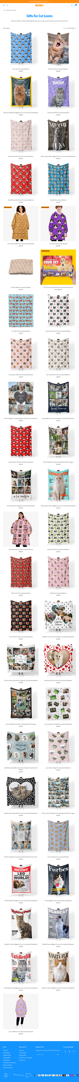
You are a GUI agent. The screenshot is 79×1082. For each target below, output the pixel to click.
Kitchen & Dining (7, 1065)
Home (4, 10)
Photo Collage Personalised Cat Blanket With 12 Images (58, 462)
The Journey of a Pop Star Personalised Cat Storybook (58, 287)
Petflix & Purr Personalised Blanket (20, 593)
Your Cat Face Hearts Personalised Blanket (21, 636)
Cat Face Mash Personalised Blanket (21, 287)
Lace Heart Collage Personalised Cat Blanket (58, 768)
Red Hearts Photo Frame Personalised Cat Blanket (58, 680)
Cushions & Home (8, 1067)
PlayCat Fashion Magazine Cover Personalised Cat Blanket (58, 944)
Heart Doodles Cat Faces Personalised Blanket (21, 200)
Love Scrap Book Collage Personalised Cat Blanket (58, 724)
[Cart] (75, 5)
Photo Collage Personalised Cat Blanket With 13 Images (21, 724)
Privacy (22, 1075)
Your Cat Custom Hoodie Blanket (58, 243)
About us (21, 1050)
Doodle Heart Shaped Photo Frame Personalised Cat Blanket (20, 813)
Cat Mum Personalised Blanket (58, 593)
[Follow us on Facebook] (65, 1051)
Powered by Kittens (28, 1075)
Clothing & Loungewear (9, 1062)
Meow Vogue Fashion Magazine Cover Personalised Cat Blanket (58, 156)
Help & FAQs (22, 1055)
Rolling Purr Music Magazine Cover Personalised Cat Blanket (20, 944)
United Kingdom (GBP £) (6, 1075)
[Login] (72, 5)
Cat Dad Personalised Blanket (58, 200)
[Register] (57, 1054)
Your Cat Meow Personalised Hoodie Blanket (21, 1031)
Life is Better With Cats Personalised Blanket (21, 374)
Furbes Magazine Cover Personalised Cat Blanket (58, 900)
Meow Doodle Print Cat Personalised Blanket (21, 156)
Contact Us (22, 1060)
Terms (18, 1075)
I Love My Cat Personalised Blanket (20, 331)
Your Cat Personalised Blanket (20, 69)
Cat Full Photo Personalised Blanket (58, 69)
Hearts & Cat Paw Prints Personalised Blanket (58, 331)
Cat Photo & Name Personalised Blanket (58, 112)
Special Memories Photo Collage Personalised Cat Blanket (58, 418)
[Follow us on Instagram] (69, 1051)
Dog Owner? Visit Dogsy (25, 1057)
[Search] (7, 5)
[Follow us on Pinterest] (74, 1051)
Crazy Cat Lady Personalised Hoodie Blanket (21, 549)
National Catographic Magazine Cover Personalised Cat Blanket (21, 112)
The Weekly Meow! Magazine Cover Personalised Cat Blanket (20, 900)
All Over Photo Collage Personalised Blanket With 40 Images (58, 813)
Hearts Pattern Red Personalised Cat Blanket (20, 462)
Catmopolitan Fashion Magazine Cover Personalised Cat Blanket (58, 505)
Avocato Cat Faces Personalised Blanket (58, 549)
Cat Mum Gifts (7, 1055)
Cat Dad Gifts (6, 1057)
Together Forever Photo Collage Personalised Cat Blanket (58, 636)
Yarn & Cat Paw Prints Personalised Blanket (58, 374)
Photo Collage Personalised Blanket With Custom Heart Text (20, 418)
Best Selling (6, 1052)
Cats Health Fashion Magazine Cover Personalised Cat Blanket (21, 988)
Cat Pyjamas (6, 1060)
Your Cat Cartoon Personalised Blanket (58, 857)
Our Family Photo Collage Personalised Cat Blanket (21, 505)
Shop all (5, 1050)
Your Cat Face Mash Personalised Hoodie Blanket (20, 243)
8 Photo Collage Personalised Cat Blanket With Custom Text (20, 857)
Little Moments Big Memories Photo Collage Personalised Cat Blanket (21, 768)
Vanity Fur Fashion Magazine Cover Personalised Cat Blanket (58, 988)
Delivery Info (22, 1052)
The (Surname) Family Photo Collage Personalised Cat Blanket (21, 680)
